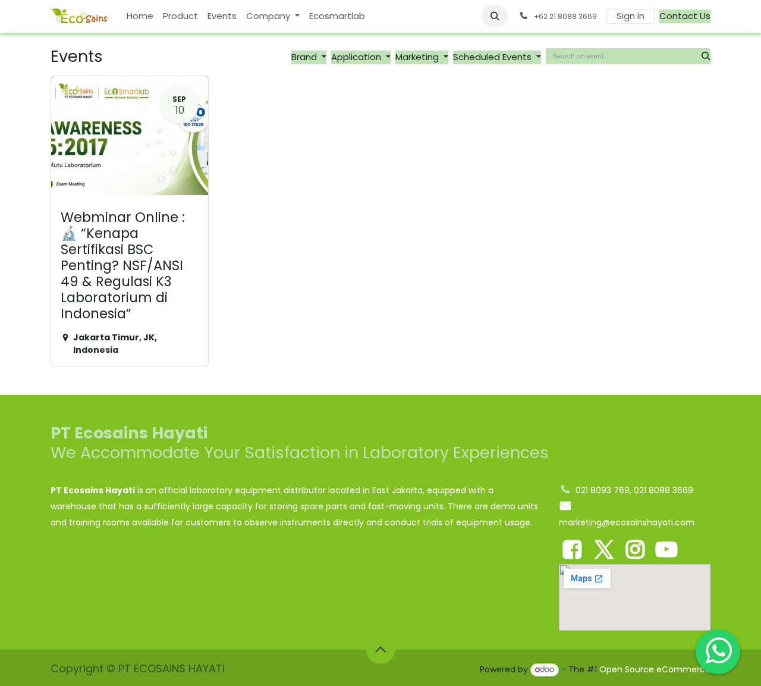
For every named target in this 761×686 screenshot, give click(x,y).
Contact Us (684, 16)
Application (357, 57)
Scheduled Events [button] (493, 57)
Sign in (630, 16)
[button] (495, 16)
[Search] (706, 56)
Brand (305, 57)
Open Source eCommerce (654, 669)
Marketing (418, 57)
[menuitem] (140, 16)
